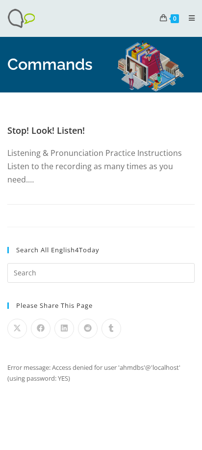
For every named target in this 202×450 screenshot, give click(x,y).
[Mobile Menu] (188, 18)
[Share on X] (17, 328)
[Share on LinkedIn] (64, 328)
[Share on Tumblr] (111, 328)
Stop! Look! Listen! (46, 130)
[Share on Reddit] (88, 328)
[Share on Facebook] (40, 328)
